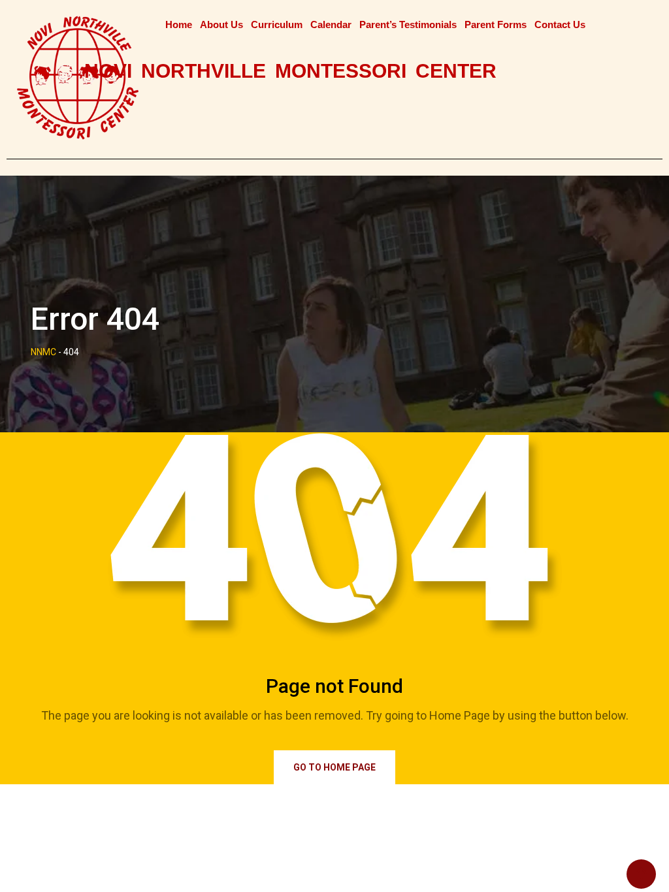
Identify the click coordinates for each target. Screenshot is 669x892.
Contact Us (559, 24)
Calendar (330, 24)
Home (178, 24)
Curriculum (276, 24)
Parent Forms (496, 24)
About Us (221, 24)
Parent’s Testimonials (408, 24)
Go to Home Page (334, 767)
